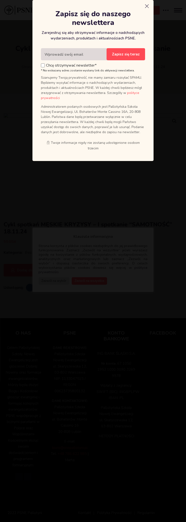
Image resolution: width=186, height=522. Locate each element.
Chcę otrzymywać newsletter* (71, 65)
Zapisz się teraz (126, 54)
